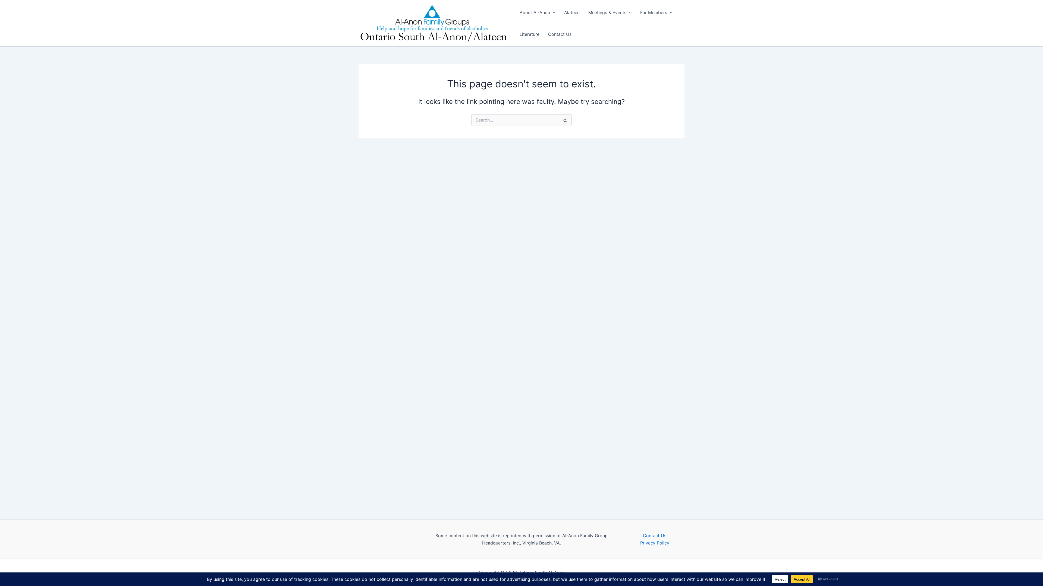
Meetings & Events (607, 12)
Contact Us (559, 34)
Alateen (572, 12)
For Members (653, 12)
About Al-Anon (535, 12)
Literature (529, 34)
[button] (552, 12)
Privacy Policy (654, 543)
